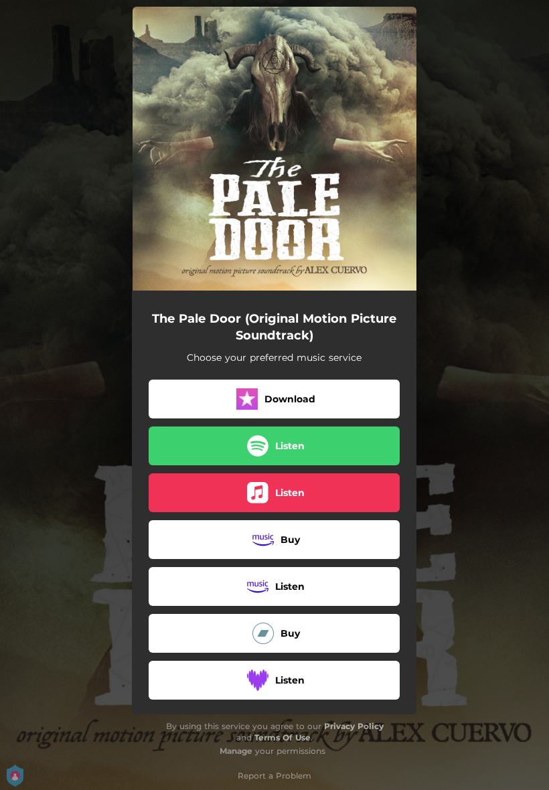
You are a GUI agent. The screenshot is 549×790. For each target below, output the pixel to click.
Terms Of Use (282, 737)
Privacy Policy (354, 726)
